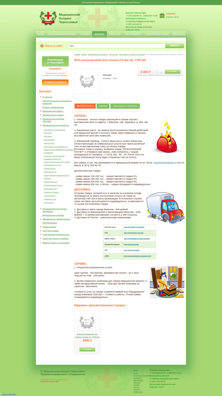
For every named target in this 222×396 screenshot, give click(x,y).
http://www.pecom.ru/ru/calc (133, 233)
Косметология (49, 168)
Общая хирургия (50, 182)
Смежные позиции (51, 192)
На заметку (138, 378)
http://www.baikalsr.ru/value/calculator (137, 239)
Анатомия (48, 136)
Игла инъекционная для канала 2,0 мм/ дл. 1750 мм (87, 336)
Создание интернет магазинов (53, 379)
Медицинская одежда (53, 115)
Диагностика (49, 143)
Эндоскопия (49, 203)
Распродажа (133, 35)
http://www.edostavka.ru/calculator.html (137, 256)
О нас (41, 35)
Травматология (50, 199)
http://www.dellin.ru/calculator (134, 227)
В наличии (47, 97)
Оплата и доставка (157, 35)
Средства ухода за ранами (55, 239)
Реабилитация (49, 227)
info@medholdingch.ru (165, 162)
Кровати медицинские (53, 107)
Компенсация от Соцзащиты (55, 61)
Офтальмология (50, 189)
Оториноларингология (53, 185)
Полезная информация (62, 35)
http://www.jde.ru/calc (131, 244)
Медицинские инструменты (56, 126)
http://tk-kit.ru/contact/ (132, 250)
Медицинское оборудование (56, 219)
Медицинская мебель (53, 111)
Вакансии (137, 382)
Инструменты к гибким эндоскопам (132, 54)
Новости (115, 35)
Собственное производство (56, 235)
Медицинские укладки (53, 215)
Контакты (179, 35)
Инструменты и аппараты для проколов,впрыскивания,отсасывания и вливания (59, 150)
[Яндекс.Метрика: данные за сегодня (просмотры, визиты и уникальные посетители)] (8, 394)
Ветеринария (49, 140)
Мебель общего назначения (56, 243)
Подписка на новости (55, 82)
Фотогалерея (138, 380)
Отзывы (85, 35)
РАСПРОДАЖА (50, 223)
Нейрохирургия (50, 172)
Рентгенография (51, 231)
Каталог (99, 35)
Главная (77, 54)
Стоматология (49, 196)
